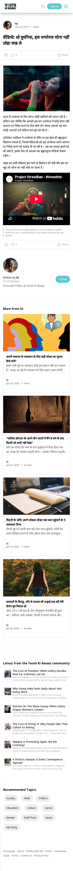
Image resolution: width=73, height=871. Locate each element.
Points (48, 851)
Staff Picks (30, 817)
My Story (11, 827)
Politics (43, 798)
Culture (31, 808)
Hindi (27, 798)
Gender (10, 817)
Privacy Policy (41, 855)
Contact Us (26, 855)
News (48, 817)
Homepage (9, 851)
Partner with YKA (35, 851)
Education (12, 808)
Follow (63, 279)
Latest (48, 808)
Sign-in (54, 6)
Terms (15, 855)
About (20, 851)
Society (10, 798)
